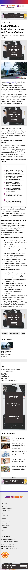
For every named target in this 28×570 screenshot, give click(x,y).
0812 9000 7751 (7, 548)
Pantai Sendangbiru (14, 333)
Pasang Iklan (5, 515)
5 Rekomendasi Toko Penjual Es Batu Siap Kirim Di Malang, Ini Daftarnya (19, 453)
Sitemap (4, 513)
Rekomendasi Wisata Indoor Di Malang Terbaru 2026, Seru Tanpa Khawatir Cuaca (14, 195)
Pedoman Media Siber (6, 508)
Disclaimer (4, 512)
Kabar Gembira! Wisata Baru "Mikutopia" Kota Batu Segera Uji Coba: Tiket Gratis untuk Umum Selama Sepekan (13, 184)
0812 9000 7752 (15, 548)
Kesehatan (4, 529)
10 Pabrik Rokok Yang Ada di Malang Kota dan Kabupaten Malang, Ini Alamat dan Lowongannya (18, 445)
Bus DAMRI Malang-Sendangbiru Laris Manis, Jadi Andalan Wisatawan (6, 353)
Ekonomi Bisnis (5, 523)
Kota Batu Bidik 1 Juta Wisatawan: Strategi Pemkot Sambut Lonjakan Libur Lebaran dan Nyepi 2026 (14, 178)
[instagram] (6, 2)
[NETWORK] (18, 6)
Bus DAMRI (4, 333)
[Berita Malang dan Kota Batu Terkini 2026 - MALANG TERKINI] (8, 7)
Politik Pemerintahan (6, 521)
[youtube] (8, 2)
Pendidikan (4, 527)
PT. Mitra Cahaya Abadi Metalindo (10, 369)
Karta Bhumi (4, 378)
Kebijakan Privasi (5, 510)
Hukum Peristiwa (5, 525)
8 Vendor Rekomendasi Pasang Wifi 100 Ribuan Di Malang (19, 437)
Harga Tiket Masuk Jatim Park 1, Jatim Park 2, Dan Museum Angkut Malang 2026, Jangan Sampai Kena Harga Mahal (14, 201)
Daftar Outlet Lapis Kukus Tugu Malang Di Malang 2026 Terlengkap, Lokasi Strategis (19, 468)
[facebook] (1, 2)
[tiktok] (10, 2)
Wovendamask (5, 376)
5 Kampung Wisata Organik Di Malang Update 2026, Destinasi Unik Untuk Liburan (13, 190)
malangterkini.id (11, 82)
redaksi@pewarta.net (9, 546)
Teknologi (4, 530)
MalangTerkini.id (4, 22)
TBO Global (4, 373)
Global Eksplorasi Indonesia (9, 380)
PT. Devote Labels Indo (7, 371)
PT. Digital (4, 375)
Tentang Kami (5, 506)
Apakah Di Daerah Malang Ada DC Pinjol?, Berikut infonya (19, 460)
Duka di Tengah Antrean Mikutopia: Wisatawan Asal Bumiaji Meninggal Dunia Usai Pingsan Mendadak (14, 172)
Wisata (10, 22)
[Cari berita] (26, 2)
